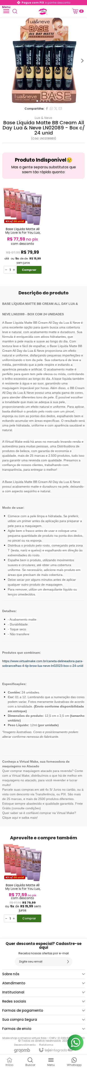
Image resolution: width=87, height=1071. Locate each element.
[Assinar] (68, 961)
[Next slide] (82, 61)
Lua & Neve (43, 117)
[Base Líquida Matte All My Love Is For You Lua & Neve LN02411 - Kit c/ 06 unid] (22, 230)
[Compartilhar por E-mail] (60, 108)
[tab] (37, 101)
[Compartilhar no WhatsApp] (51, 108)
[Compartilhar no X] (55, 108)
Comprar (29, 270)
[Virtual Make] (42, 11)
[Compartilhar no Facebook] (46, 108)
